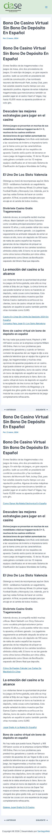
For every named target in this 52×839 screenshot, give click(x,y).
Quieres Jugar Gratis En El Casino (19, 807)
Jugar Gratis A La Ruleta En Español (20, 727)
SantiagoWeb (43, 831)
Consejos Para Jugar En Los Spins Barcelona (24, 323)
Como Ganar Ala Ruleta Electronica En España (24, 503)
